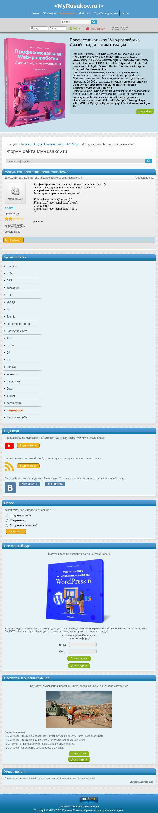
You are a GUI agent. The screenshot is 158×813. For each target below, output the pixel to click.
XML (9, 309)
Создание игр (18, 520)
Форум (11, 395)
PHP (9, 295)
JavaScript (13, 287)
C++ (9, 359)
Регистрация (98, 28)
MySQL (11, 302)
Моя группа (55, 483)
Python (11, 345)
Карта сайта (14, 403)
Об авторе (49, 13)
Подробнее (145, 111)
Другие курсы (79, 665)
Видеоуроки (14, 381)
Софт (10, 388)
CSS (9, 280)
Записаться (79, 753)
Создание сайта (54, 144)
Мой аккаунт (29, 483)
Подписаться (28, 445)
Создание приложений (23, 525)
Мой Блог (85, 13)
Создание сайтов (20, 515)
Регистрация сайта (18, 323)
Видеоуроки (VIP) (17, 417)
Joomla (11, 316)
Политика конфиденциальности (79, 806)
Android (11, 367)
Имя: (62, 651)
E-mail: (63, 644)
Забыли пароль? (120, 27)
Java (9, 338)
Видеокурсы (67, 13)
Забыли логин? (119, 29)
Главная (34, 13)
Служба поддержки (106, 13)
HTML (10, 273)
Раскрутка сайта (17, 331)
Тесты (125, 13)
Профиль (14, 240)
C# (8, 352)
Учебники (12, 374)
